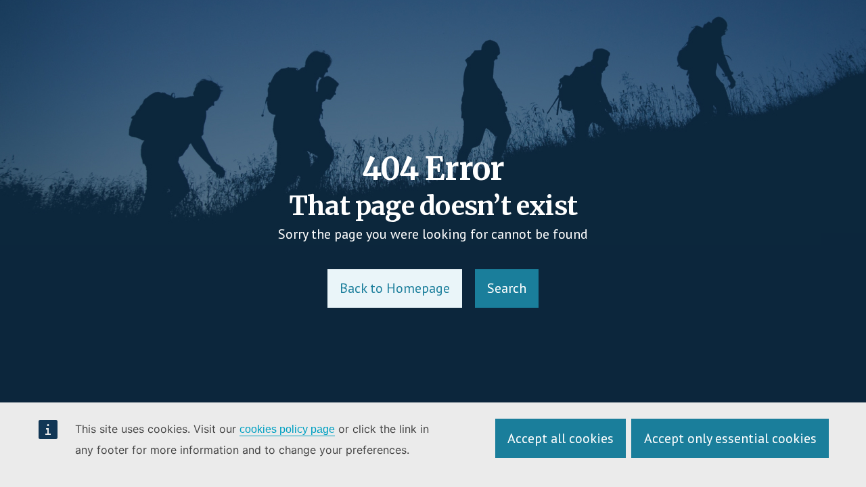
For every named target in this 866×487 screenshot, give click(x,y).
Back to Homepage (395, 288)
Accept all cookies (560, 438)
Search (506, 288)
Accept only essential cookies (730, 438)
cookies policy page (287, 429)
